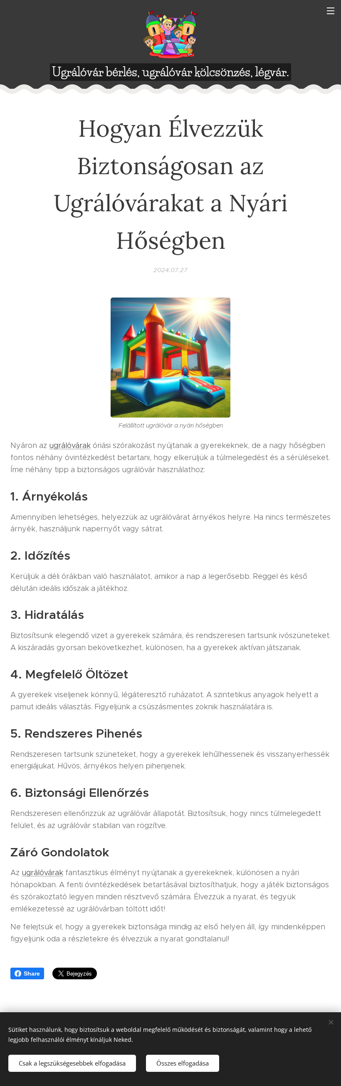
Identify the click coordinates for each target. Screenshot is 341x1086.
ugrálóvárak (70, 445)
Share (32, 973)
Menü (330, 10)
